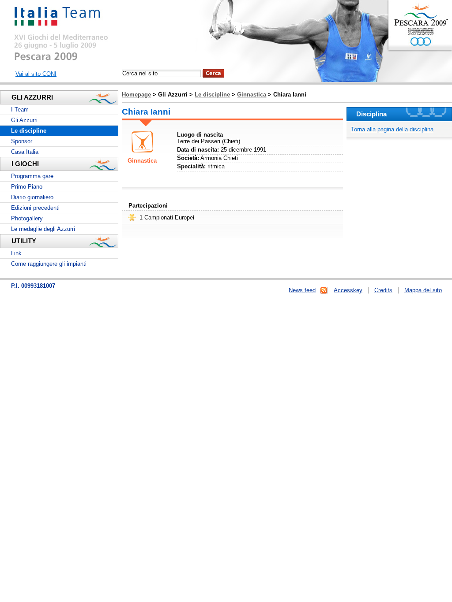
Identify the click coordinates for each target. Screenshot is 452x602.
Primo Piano (26, 186)
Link (16, 253)
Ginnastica (251, 94)
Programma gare (32, 176)
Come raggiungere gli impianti (49, 263)
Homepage (136, 94)
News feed (302, 290)
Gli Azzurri (24, 120)
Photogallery (27, 218)
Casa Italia (24, 152)
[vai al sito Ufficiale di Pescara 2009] (420, 42)
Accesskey (348, 290)
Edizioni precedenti (35, 207)
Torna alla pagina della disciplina (392, 129)
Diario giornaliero (32, 197)
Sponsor (21, 141)
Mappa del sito (423, 290)
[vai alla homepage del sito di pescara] (60, 59)
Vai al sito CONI (35, 74)
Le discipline (212, 94)
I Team (20, 109)
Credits (383, 290)
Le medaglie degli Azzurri (43, 229)
